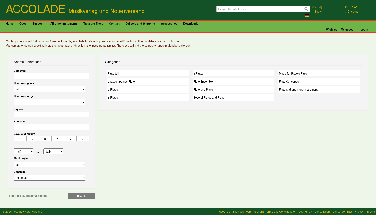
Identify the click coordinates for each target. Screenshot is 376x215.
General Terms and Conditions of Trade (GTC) (283, 211)
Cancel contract (342, 211)
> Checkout (352, 11)
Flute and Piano (203, 89)
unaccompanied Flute (121, 81)
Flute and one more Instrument (298, 89)
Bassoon (38, 23)
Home (10, 23)
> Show (317, 11)
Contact (114, 23)
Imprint (370, 211)
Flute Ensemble (203, 81)
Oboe (23, 23)
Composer (20, 70)
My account (348, 29)
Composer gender (25, 83)
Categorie (19, 171)
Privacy (359, 211)
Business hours (242, 211)
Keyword (19, 109)
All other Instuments (64, 23)
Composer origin (24, 96)
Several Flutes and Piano (209, 97)
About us (224, 211)
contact (171, 41)
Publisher (20, 121)
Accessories (169, 23)
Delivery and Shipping (140, 23)
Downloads (190, 23)
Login (364, 29)
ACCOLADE (75, 8)
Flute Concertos (289, 81)
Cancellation (322, 211)
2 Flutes (113, 89)
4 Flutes (198, 73)
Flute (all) (114, 73)
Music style (21, 158)
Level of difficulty (24, 134)
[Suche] (306, 10)
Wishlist (331, 29)
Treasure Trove (93, 23)
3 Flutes (113, 97)
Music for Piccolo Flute (293, 73)
